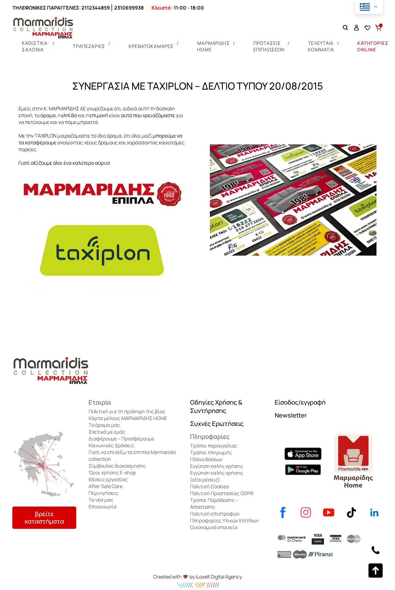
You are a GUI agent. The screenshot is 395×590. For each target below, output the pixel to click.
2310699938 (129, 7)
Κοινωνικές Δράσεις (111, 445)
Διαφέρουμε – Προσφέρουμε (121, 438)
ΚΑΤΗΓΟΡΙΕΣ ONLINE (373, 46)
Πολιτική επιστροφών (214, 513)
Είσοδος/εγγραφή (300, 402)
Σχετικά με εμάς (107, 431)
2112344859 (95, 7)
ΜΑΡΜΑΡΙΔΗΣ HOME (213, 46)
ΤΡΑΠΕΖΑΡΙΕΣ (89, 46)
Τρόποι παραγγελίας (213, 445)
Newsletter (291, 415)
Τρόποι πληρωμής (211, 452)
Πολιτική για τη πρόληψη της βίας (127, 411)
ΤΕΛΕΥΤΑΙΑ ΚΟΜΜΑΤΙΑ (321, 46)
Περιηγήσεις (103, 493)
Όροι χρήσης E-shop (112, 472)
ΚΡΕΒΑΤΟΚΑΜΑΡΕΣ (151, 46)
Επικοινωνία (103, 506)
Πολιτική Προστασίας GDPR (221, 493)
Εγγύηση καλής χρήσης (216, 466)
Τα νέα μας (101, 499)
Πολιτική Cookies (209, 486)
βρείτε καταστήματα (44, 517)
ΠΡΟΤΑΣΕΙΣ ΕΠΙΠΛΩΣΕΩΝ (269, 46)
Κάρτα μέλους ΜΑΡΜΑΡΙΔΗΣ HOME (128, 418)
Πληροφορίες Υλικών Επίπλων (224, 520)
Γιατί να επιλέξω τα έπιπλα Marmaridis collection (132, 455)
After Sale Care (106, 486)
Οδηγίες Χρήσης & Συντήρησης (216, 406)
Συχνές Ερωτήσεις (216, 423)
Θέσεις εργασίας (108, 479)
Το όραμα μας (104, 425)
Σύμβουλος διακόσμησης (117, 465)
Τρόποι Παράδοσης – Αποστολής (214, 503)
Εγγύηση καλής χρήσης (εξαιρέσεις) (216, 476)
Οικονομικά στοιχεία (214, 527)
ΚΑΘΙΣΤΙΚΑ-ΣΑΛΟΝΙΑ (35, 46)
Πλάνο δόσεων (206, 459)
